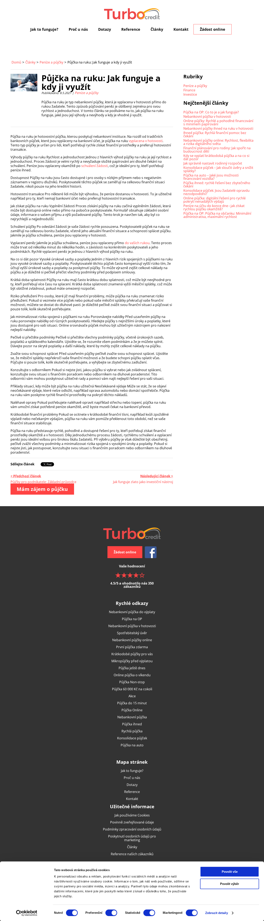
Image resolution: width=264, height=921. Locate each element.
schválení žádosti (94, 165)
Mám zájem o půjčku (42, 489)
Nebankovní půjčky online (132, 640)
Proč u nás (78, 29)
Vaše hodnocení (132, 576)
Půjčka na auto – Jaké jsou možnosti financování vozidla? (211, 177)
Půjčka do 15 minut (132, 703)
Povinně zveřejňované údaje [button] (132, 822)
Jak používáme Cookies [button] (132, 815)
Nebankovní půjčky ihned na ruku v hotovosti (218, 128)
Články (157, 29)
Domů (16, 62)
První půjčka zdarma (132, 647)
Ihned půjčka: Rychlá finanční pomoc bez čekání (214, 134)
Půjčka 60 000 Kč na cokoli (132, 689)
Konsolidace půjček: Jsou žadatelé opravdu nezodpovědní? (216, 192)
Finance (189, 90)
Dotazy (104, 29)
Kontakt (181, 29)
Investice (190, 94)
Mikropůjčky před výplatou (132, 661)
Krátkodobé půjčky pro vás (132, 654)
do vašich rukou (137, 243)
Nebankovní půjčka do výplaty (132, 612)
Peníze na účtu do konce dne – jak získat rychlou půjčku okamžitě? (214, 207)
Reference (130, 29)
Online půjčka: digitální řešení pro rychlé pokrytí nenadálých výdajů (214, 200)
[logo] (132, 14)
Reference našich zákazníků (132, 854)
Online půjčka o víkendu (132, 675)
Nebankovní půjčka (132, 717)
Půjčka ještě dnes (132, 668)
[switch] (111, 912)
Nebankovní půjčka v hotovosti (207, 116)
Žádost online (212, 29)
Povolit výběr (229, 884)
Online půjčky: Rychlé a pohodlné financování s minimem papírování (218, 122)
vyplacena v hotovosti (146, 141)
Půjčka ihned (132, 724)
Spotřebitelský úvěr (132, 633)
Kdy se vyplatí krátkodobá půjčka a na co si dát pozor (216, 157)
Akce (132, 696)
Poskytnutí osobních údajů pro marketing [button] (132, 838)
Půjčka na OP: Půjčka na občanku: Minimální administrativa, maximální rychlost (217, 215)
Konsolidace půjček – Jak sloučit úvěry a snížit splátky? (218, 169)
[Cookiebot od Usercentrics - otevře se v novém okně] (27, 913)
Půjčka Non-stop (132, 682)
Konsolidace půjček (132, 738)
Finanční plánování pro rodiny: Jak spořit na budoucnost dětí (217, 150)
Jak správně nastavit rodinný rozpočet (212, 163)
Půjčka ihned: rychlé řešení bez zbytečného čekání (216, 184)
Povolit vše (230, 871)
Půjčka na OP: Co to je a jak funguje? (211, 112)
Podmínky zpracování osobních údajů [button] (132, 829)
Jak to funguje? (44, 29)
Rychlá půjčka (132, 731)
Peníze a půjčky (51, 62)
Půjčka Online (132, 710)
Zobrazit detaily (216, 913)
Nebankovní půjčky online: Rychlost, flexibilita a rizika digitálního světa (218, 142)
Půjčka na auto (132, 745)
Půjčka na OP (132, 619)
